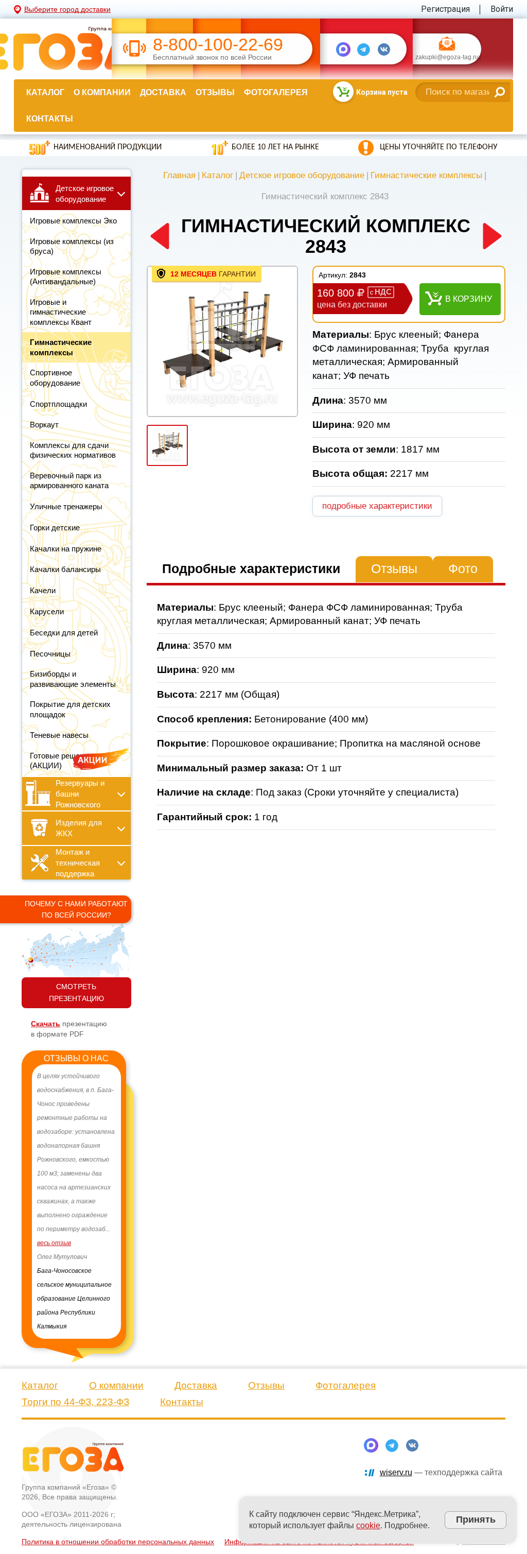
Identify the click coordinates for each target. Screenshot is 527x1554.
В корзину (468, 299)
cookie (368, 1525)
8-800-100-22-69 (218, 44)
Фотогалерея (276, 92)
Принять (476, 1519)
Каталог (45, 92)
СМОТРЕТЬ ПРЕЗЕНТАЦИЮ (76, 992)
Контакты (49, 118)
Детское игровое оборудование (301, 175)
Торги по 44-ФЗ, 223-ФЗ (75, 1388)
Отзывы (215, 92)
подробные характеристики (377, 506)
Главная (179, 175)
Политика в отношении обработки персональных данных (118, 1528)
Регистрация (445, 9)
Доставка (163, 92)
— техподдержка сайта (441, 1458)
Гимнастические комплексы (426, 175)
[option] (77, 1194)
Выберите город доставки (67, 9)
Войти (501, 9)
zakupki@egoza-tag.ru (447, 57)
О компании (102, 92)
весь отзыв (55, 1257)
